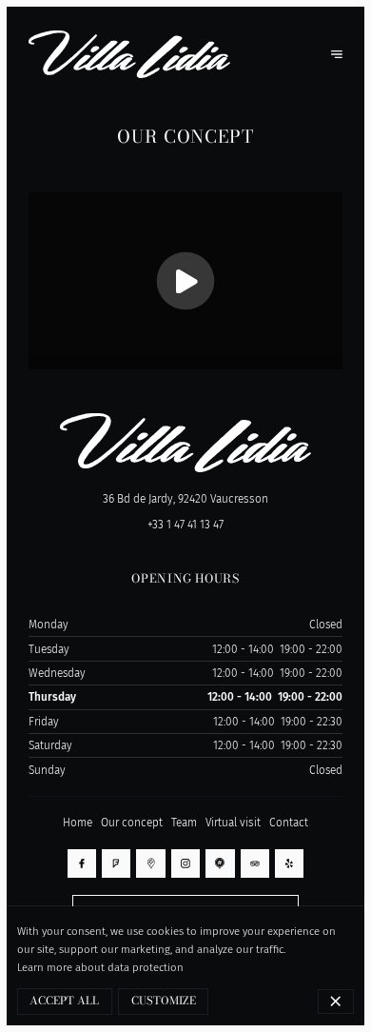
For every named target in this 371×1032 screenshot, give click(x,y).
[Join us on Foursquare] (116, 863)
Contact (288, 822)
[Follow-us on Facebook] (82, 863)
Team (184, 822)
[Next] (336, 54)
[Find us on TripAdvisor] (255, 863)
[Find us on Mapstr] (219, 863)
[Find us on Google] (150, 863)
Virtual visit (233, 822)
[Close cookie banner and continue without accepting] (336, 1001)
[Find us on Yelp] (289, 863)
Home (77, 822)
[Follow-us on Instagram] (185, 863)
